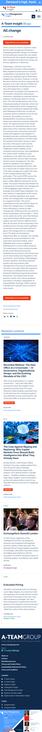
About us (4, 656)
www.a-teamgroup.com (10, 645)
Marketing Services (8, 661)
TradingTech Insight (11, 568)
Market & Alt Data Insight (13, 693)
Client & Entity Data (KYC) (10, 309)
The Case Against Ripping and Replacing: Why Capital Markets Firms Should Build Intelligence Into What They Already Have (20, 452)
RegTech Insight (10, 618)
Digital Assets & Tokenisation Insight (17, 696)
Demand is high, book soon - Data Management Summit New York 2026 (21, 2)
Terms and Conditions (9, 670)
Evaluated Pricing (13, 584)
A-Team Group (9, 679)
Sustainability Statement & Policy (13, 667)
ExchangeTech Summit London (21, 533)
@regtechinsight (10, 707)
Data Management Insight (12, 306)
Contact (4, 658)
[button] (21, 2)
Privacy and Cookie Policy (11, 664)
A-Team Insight (9, 682)
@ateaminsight (9, 705)
